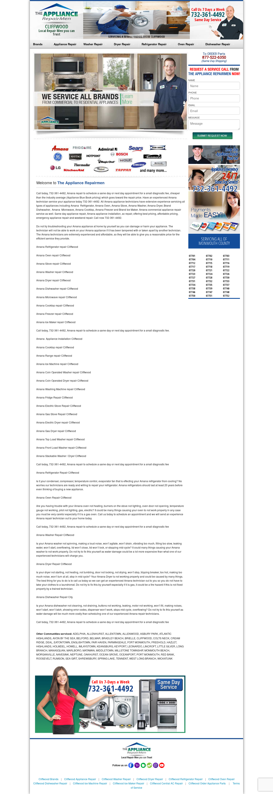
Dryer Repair (122, 44)
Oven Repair (186, 44)
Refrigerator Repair (154, 44)
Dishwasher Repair (217, 44)
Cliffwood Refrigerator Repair (186, 779)
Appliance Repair (65, 44)
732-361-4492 (208, 14)
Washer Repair (93, 44)
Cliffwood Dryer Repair (149, 779)
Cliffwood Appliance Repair (80, 779)
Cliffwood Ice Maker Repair (128, 783)
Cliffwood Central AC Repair (166, 783)
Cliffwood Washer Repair (116, 779)
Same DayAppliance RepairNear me (227, 154)
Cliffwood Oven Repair (221, 779)
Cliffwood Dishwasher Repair (50, 783)
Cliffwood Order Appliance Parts (207, 783)
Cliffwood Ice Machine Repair (90, 783)
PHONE (192, 92)
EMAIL (191, 105)
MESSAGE (194, 117)
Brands (37, 44)
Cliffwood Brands (48, 779)
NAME (191, 80)
